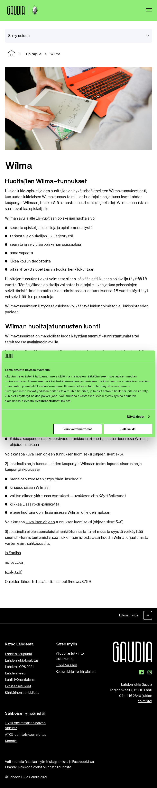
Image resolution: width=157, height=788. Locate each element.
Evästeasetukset (18, 686)
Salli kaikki (128, 429)
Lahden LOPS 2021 (19, 667)
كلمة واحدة (13, 572)
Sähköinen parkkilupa (22, 693)
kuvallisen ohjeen (40, 454)
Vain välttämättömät (78, 429)
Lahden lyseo (15, 673)
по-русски (14, 562)
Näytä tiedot (135, 416)
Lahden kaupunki (18, 654)
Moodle (11, 741)
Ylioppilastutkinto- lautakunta (70, 656)
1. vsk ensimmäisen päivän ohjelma (25, 725)
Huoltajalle (33, 54)
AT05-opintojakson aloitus (25, 735)
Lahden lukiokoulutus (21, 660)
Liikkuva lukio (66, 665)
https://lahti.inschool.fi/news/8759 (61, 581)
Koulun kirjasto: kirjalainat (76, 672)
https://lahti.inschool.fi (63, 479)
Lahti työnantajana (20, 680)
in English (13, 553)
